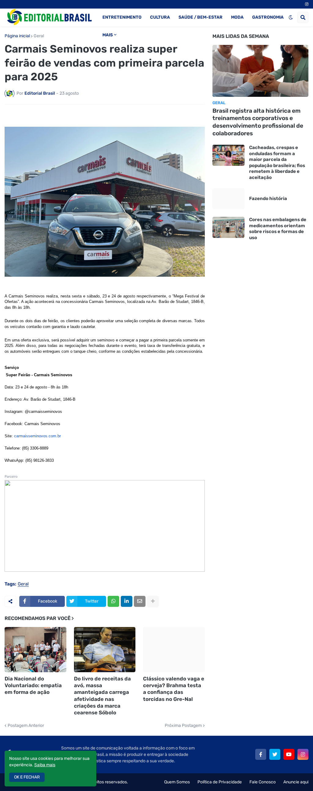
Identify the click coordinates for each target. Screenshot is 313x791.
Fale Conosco (262, 782)
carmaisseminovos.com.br (37, 436)
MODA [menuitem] (237, 17)
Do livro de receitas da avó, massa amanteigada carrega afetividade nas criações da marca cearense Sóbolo (102, 695)
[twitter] (274, 754)
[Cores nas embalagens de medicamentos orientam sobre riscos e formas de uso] (228, 227)
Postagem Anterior (26, 726)
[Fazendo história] (228, 198)
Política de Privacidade (219, 782)
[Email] (139, 601)
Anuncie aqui (295, 782)
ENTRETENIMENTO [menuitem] (122, 17)
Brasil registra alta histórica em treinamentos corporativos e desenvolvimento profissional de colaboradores (257, 122)
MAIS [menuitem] (107, 35)
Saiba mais (44, 764)
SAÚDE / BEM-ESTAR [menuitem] (201, 17)
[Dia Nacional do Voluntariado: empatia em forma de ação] (35, 649)
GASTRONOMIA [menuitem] (268, 17)
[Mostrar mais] (153, 601)
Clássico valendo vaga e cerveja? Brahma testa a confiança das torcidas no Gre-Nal (173, 689)
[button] (290, 17)
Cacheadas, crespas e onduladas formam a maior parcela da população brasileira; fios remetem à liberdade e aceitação (277, 162)
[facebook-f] (260, 754)
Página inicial (17, 36)
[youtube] (288, 754)
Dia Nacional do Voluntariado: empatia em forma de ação (33, 685)
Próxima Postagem (183, 726)
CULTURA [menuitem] (160, 17)
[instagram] (306, 4)
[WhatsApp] (113, 601)
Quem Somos (177, 782)
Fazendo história (268, 198)
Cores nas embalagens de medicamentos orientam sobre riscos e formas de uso (277, 228)
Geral (39, 36)
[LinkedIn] (126, 601)
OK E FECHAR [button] (27, 777)
